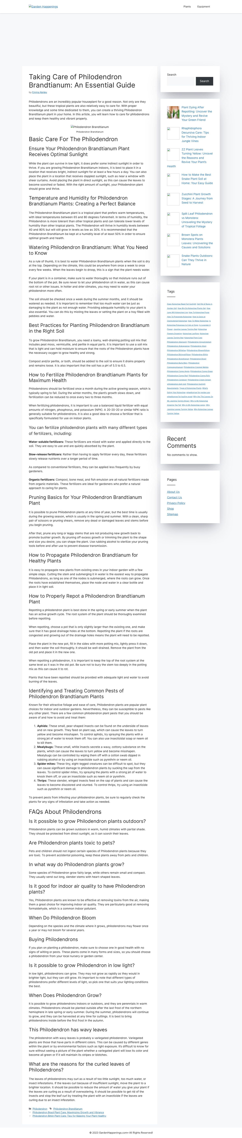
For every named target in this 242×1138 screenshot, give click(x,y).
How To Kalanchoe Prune (199, 312)
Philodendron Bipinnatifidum (179, 354)
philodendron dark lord (176, 384)
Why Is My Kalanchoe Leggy (193, 405)
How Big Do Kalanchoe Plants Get (192, 308)
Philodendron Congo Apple (178, 371)
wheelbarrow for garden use (198, 392)
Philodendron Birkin (200, 354)
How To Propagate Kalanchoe (179, 317)
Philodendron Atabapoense (178, 346)
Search (171, 74)
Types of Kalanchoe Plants (190, 388)
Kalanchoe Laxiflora (191, 334)
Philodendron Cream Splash (199, 380)
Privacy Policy (176, 503)
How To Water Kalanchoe (198, 321)
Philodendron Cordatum (177, 380)
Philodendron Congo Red (177, 376)
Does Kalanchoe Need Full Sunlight (181, 304)
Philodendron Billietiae (176, 350)
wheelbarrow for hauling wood (179, 397)
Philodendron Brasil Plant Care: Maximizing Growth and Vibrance (68, 1112)
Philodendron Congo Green (201, 371)
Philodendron (40, 1108)
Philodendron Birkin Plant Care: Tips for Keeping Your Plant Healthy (69, 1115)
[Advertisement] (121, 38)
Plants (187, 6)
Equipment (203, 6)
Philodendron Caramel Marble (196, 367)
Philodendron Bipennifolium (198, 350)
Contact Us (174, 497)
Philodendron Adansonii (177, 342)
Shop (170, 508)
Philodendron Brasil (198, 359)
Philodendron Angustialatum (199, 342)
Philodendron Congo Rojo (199, 376)
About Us (173, 491)
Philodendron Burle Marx (177, 363)
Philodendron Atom (198, 346)
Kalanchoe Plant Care (193, 338)
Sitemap (172, 514)
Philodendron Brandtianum (67, 1108)
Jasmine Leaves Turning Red (185, 329)
